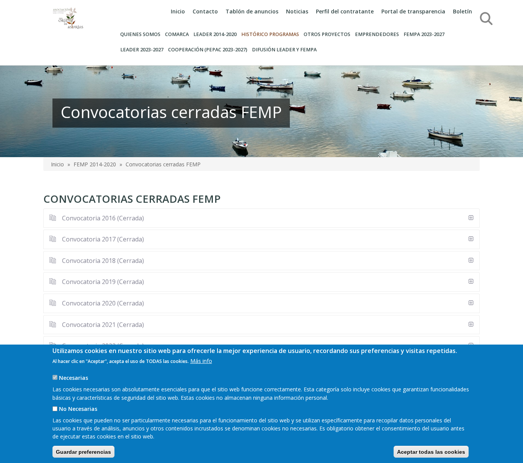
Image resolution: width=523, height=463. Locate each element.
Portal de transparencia (413, 11)
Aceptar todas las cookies (431, 451)
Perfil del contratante (345, 11)
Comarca (177, 34)
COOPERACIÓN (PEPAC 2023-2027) (207, 49)
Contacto (205, 11)
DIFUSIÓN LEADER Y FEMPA (284, 49)
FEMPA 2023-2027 (424, 34)
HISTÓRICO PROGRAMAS (270, 34)
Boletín (462, 11)
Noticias (297, 11)
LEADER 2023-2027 (141, 49)
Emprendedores (377, 34)
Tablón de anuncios (252, 11)
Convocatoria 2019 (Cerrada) (102, 281)
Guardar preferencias (83, 451)
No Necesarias (78, 408)
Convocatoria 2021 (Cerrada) (102, 324)
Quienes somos (140, 34)
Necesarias (73, 377)
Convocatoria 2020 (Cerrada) (102, 303)
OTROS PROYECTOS (327, 34)
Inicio (178, 11)
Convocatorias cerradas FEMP (163, 164)
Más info (201, 360)
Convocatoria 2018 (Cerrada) (102, 260)
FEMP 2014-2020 (95, 164)
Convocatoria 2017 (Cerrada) (102, 239)
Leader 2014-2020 (215, 34)
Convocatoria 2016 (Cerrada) (102, 218)
